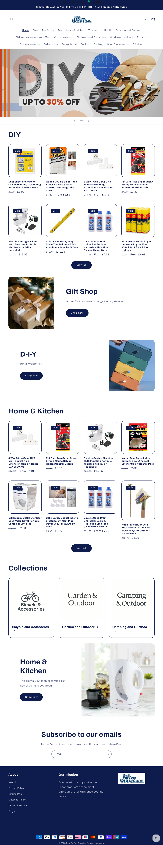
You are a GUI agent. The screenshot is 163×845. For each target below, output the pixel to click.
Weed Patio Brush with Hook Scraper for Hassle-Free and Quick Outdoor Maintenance (136, 529)
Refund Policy (16, 794)
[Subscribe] (107, 754)
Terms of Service (17, 805)
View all (81, 265)
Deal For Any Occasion (76, 843)
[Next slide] (88, 120)
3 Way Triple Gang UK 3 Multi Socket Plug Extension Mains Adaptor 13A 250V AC (98, 186)
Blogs (11, 811)
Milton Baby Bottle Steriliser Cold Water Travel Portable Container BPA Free (25, 521)
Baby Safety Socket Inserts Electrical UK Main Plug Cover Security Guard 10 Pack (62, 522)
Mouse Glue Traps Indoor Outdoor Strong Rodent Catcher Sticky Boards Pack (137, 461)
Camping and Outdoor (129, 627)
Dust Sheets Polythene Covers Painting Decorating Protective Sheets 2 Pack (24, 184)
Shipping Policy (17, 800)
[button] (12, 19)
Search (12, 782)
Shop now (77, 313)
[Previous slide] (74, 120)
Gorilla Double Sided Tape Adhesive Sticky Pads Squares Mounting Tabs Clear (61, 186)
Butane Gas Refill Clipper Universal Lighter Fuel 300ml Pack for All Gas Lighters (136, 245)
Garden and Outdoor (78, 627)
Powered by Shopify (95, 843)
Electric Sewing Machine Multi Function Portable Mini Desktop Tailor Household (22, 245)
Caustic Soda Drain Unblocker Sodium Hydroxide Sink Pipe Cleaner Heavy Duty (96, 245)
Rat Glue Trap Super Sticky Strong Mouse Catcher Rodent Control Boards (137, 184)
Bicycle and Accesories (30, 627)
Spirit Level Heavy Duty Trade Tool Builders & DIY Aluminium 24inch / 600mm (62, 244)
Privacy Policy (16, 788)
